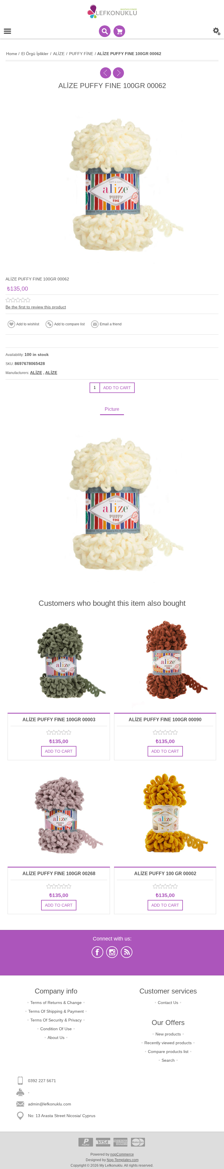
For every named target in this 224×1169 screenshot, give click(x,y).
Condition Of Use (56, 1028)
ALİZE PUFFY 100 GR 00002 (165, 873)
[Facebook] (97, 952)
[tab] (112, 409)
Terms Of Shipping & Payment (56, 1011)
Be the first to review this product (36, 307)
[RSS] (126, 952)
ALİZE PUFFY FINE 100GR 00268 (58, 873)
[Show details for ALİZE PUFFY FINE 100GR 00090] (165, 662)
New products (168, 1034)
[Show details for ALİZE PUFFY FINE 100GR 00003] (59, 662)
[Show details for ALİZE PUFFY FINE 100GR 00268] (59, 816)
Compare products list (168, 1051)
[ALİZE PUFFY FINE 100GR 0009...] (118, 72)
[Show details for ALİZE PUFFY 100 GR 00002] (165, 816)
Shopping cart (119, 31)
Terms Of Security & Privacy (56, 1020)
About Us (56, 1037)
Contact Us (168, 1002)
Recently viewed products (168, 1042)
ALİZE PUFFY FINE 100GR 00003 (58, 719)
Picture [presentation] (112, 409)
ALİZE (36, 372)
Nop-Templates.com (123, 1160)
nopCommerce (122, 1154)
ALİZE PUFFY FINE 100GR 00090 (165, 719)
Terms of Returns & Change (56, 1002)
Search (168, 1060)
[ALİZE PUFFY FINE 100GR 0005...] (105, 72)
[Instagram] (112, 952)
